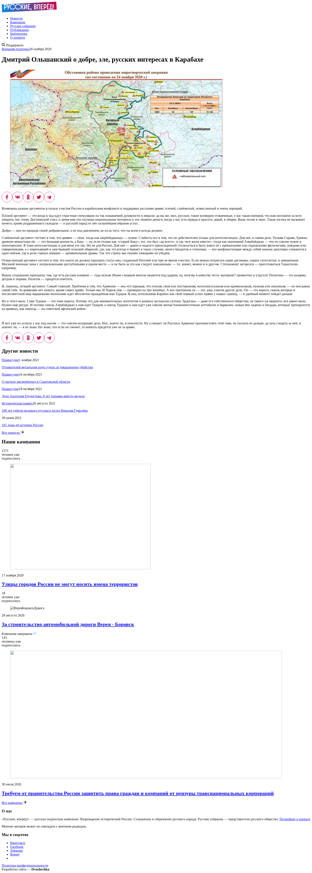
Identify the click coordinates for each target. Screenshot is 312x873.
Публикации (19, 30)
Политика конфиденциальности (25, 865)
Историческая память (17, 403)
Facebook (16, 847)
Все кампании (12, 803)
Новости (16, 18)
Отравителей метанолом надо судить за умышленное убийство (47, 367)
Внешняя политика (16, 49)
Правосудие (10, 360)
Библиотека (18, 33)
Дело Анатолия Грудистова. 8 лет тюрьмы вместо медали (43, 396)
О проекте (17, 37)
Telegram (16, 850)
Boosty (15, 854)
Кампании (17, 22)
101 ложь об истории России (22, 425)
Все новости (11, 432)
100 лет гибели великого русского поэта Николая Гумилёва (45, 410)
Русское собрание (23, 26)
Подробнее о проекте (295, 819)
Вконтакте (17, 843)
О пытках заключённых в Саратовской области (36, 381)
